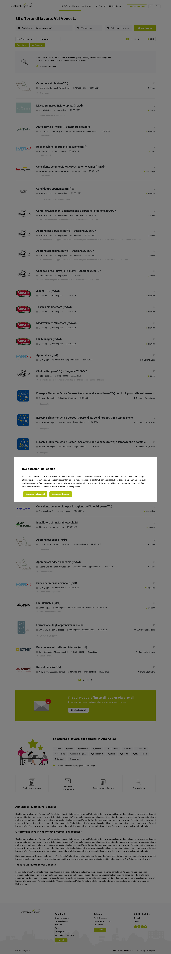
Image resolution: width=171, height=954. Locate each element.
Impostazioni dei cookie (60, 494)
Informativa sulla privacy (69, 487)
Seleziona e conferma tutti (35, 494)
